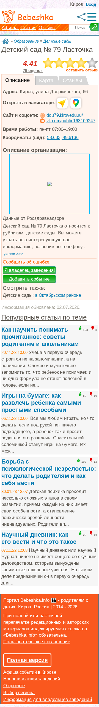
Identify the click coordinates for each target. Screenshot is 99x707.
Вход (91, 4)
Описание (17, 80)
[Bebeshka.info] (5, 41)
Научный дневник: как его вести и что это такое (38, 538)
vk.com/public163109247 (70, 120)
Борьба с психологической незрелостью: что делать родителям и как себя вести (48, 472)
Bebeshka (35, 16)
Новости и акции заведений (31, 678)
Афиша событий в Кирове (29, 672)
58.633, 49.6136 (63, 137)
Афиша (10, 27)
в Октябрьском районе (58, 295)
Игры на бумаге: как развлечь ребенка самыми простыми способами (41, 402)
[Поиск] (94, 27)
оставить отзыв (82, 70)
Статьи (28, 27)
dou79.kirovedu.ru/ (64, 115)
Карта (46, 80)
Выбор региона (19, 692)
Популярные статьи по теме (44, 317)
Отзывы (47, 27)
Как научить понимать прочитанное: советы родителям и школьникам (40, 336)
